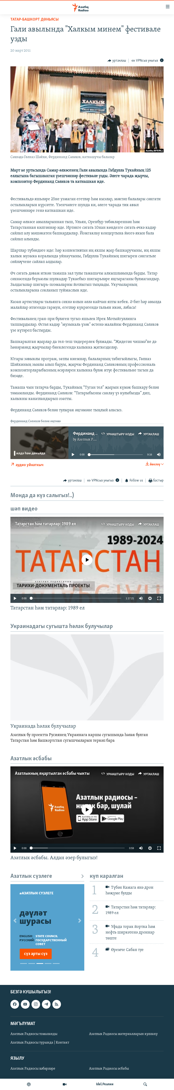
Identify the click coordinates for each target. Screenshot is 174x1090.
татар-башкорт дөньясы (34, 20)
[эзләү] (145, 1084)
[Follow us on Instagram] (35, 1004)
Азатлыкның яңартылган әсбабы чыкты (52, 773)
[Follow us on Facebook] (14, 1004)
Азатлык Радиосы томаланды (33, 1034)
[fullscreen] (159, 598)
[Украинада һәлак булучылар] (87, 677)
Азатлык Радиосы (91, 439)
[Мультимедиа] (64, 1084)
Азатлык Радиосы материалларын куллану (123, 1034)
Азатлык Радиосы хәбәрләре (32, 1069)
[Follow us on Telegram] (46, 1004)
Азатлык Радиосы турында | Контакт (39, 1042)
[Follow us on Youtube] (25, 1004)
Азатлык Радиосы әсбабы (109, 1069)
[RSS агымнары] (56, 1004)
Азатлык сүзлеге (31, 876)
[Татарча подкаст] (29, 1084)
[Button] (117, 61)
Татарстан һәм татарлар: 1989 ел (45, 524)
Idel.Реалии (105, 1084)
